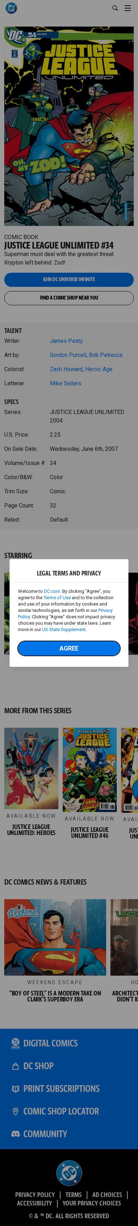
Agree (69, 648)
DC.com (52, 591)
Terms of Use (57, 597)
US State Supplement (64, 629)
